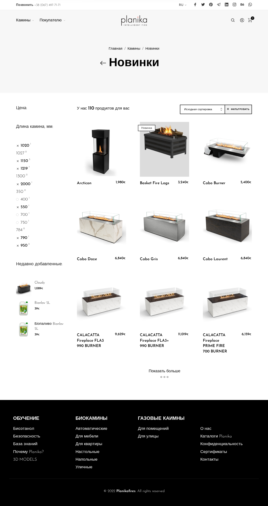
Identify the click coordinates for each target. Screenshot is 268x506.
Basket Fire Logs (154, 183)
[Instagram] (234, 4)
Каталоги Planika (216, 436)
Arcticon (84, 183)
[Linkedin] (226, 4)
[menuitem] (183, 6)
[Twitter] (203, 4)
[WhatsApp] (250, 4)
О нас (205, 429)
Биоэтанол (23, 429)
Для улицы (148, 436)
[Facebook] (195, 4)
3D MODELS (25, 460)
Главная (115, 49)
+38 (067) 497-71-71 (38, 5)
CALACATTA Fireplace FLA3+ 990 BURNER (154, 340)
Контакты (209, 460)
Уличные (84, 467)
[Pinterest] (211, 4)
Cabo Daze (87, 259)
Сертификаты (213, 452)
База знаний (25, 444)
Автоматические (91, 429)
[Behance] (242, 4)
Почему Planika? (28, 452)
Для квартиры (89, 444)
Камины (134, 49)
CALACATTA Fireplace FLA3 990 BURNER (90, 340)
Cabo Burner (214, 183)
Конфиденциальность (221, 444)
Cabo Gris (149, 259)
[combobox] (202, 109)
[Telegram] (219, 4)
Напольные (87, 460)
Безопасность (26, 436)
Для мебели (87, 436)
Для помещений (153, 429)
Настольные (87, 452)
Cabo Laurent (215, 259)
